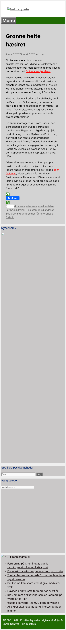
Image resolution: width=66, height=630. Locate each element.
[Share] (33, 202)
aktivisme (19, 206)
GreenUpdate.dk (20, 556)
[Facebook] (33, 194)
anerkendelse (46, 206)
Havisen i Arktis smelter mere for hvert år (32, 590)
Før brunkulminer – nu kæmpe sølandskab (30, 209)
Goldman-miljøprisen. (38, 71)
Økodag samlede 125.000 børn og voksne (33, 602)
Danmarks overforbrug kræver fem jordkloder (35, 571)
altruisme (31, 206)
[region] (33, 521)
